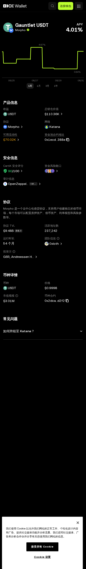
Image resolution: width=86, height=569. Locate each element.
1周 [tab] (30, 85)
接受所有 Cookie (42, 546)
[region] (42, 543)
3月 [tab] (47, 85)
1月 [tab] (39, 85)
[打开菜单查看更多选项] (79, 5)
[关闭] (77, 522)
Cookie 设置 (42, 556)
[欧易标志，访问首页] (15, 6)
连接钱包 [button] (65, 6)
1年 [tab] (56, 85)
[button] (52, 6)
